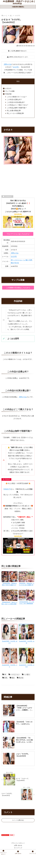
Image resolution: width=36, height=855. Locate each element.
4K (12, 260)
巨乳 (30, 260)
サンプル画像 (9, 91)
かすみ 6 (8, 88)
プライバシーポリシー (18, 843)
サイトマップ (18, 848)
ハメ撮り (26, 260)
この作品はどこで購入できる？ (17, 105)
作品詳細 (8, 94)
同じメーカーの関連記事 (15, 113)
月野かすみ (7, 64)
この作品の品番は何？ (14, 99)
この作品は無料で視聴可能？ (17, 108)
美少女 (16, 263)
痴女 (12, 263)
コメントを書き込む (18, 820)
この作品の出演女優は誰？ (16, 102)
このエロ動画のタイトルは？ (17, 97)
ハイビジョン (17, 260)
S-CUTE (16, 67)
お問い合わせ (18, 845)
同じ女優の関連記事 (14, 110)
